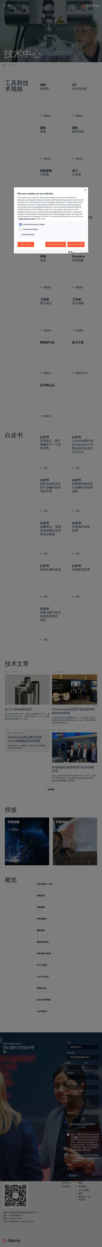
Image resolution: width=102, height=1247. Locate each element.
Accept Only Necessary (56, 244)
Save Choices (26, 244)
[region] (51, 220)
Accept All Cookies (76, 244)
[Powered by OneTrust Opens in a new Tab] (77, 252)
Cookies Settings (27, 234)
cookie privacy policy (26, 219)
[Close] (85, 190)
